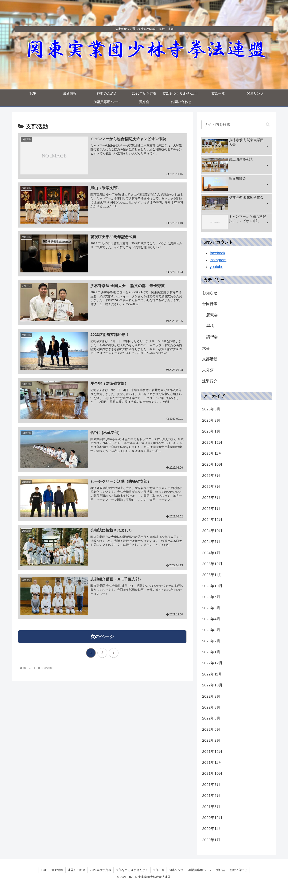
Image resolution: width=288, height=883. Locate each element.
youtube (216, 267)
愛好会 (220, 870)
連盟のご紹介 (76, 870)
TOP (44, 870)
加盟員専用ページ (200, 870)
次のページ (102, 636)
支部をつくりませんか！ (132, 870)
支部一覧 (158, 870)
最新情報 (57, 870)
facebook (217, 253)
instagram (218, 260)
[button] (268, 124)
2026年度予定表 (100, 870)
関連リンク (176, 870)
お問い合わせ (238, 870)
